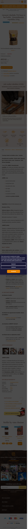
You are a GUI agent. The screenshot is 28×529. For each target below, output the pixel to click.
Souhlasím (13, 271)
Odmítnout (13, 267)
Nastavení (13, 264)
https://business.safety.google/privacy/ (13, 260)
